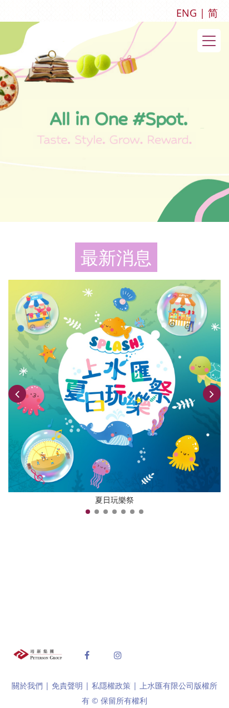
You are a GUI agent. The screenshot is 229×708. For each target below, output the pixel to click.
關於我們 (27, 685)
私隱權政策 (111, 685)
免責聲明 (67, 685)
